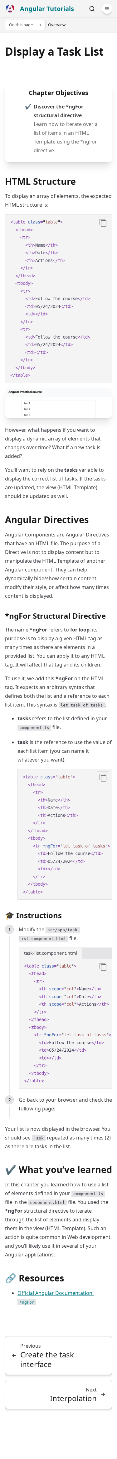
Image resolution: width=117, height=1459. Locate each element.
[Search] (92, 9)
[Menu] (107, 9)
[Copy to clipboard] (103, 223)
